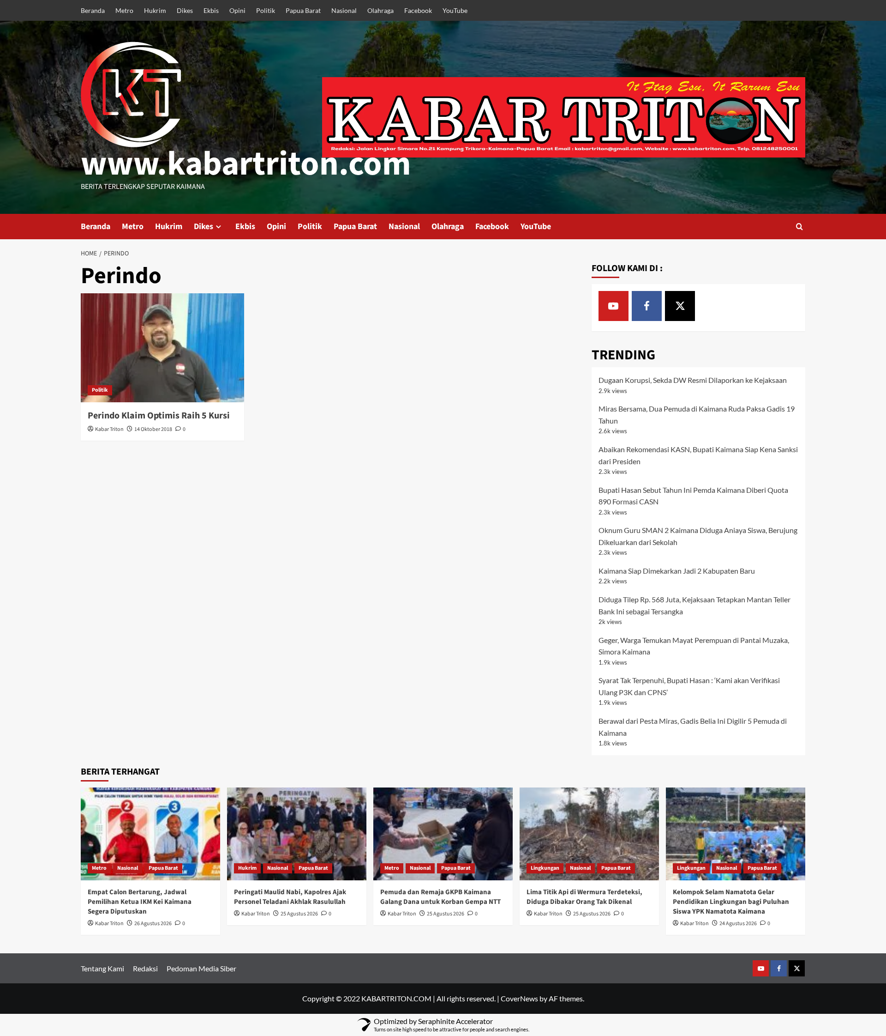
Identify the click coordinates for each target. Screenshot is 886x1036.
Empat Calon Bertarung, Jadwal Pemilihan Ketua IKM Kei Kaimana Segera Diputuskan (140, 901)
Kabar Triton (109, 429)
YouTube (455, 10)
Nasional (344, 10)
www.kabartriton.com (246, 164)
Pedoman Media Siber (201, 968)
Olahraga (380, 10)
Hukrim (155, 10)
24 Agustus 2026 (738, 923)
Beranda (93, 10)
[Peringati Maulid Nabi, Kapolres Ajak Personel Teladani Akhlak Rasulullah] (296, 834)
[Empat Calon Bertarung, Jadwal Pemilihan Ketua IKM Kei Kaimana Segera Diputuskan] (150, 834)
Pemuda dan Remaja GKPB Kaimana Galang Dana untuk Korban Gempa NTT (440, 897)
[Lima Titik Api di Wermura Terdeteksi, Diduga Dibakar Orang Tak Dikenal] (589, 834)
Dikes (185, 10)
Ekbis (211, 10)
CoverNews (519, 998)
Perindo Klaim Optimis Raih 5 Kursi (159, 415)
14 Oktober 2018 (153, 429)
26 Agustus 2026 (153, 923)
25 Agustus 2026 (299, 914)
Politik (265, 10)
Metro (124, 10)
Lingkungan (545, 868)
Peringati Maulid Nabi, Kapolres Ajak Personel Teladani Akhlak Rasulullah (290, 897)
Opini (237, 10)
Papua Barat (303, 10)
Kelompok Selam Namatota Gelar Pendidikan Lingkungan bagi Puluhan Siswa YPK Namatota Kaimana (731, 901)
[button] (799, 226)
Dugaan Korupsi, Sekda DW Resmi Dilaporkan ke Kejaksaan (693, 380)
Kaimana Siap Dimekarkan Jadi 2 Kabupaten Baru (677, 570)
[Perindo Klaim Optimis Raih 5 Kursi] (162, 347)
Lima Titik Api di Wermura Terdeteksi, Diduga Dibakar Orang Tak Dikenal (584, 897)
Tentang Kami (102, 968)
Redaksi (145, 968)
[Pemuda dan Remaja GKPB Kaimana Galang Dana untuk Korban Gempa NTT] (443, 834)
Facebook (418, 10)
